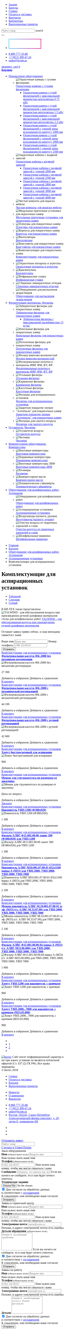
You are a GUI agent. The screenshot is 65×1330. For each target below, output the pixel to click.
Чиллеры (21, 440)
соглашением (31, 1192)
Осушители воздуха (28, 434)
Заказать (6, 803)
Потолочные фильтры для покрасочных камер (32, 350)
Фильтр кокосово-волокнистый (35, 358)
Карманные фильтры (29, 384)
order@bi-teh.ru (18, 60)
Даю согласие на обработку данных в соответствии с (29, 1193)
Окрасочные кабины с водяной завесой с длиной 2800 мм (42, 183)
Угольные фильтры (27, 378)
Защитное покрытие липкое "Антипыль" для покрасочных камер (38, 416)
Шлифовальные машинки (32, 539)
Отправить (8, 649)
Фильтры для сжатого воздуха (34, 424)
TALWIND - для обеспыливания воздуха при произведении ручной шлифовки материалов (31, 622)
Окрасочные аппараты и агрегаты (37, 266)
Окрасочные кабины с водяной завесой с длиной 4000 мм (42, 196)
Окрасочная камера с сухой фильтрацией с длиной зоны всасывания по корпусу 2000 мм (43, 138)
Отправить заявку (12, 1140)
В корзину (7, 681)
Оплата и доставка (20, 14)
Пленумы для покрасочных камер (37, 227)
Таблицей (15, 596)
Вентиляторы (24, 240)
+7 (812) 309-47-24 (20, 57)
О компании (16, 1095)
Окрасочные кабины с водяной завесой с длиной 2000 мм (42, 170)
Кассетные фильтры (28, 391)
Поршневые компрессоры (32, 460)
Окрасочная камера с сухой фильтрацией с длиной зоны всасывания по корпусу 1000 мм (43, 129)
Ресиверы (22, 473)
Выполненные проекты (23, 24)
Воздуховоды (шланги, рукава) (35, 519)
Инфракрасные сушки (29, 279)
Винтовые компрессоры (31, 453)
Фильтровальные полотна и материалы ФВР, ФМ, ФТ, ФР (34, 370)
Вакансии (15, 1098)
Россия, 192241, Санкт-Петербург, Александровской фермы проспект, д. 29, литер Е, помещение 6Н (34, 1118)
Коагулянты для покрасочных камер (38, 246)
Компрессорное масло (29, 480)
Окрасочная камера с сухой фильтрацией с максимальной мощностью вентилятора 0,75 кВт (41, 97)
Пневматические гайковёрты (34, 486)
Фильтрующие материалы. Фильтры (31, 302)
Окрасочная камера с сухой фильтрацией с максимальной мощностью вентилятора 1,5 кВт (43, 109)
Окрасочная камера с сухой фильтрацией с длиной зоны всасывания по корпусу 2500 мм (43, 148)
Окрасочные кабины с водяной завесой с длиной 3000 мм (42, 189)
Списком (14, 599)
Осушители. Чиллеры (22, 427)
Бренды (13, 7)
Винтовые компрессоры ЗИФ (34, 466)
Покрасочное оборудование (26, 76)
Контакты (15, 17)
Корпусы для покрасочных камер (36, 233)
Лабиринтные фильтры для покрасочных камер (32, 314)
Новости (14, 1092)
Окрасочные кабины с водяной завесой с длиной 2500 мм (42, 176)
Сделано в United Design (16, 1147)
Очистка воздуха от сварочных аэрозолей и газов (35, 531)
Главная (13, 545)
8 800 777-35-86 (18, 53)
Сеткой (13, 602)
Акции (13, 4)
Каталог (14, 548)
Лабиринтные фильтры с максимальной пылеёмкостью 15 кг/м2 (43, 322)
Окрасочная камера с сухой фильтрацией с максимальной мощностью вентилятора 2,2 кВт (43, 119)
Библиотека (16, 20)
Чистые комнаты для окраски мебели (39, 207)
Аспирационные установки (33, 512)
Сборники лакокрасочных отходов (37, 286)
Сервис (13, 11)
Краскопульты (24, 273)
